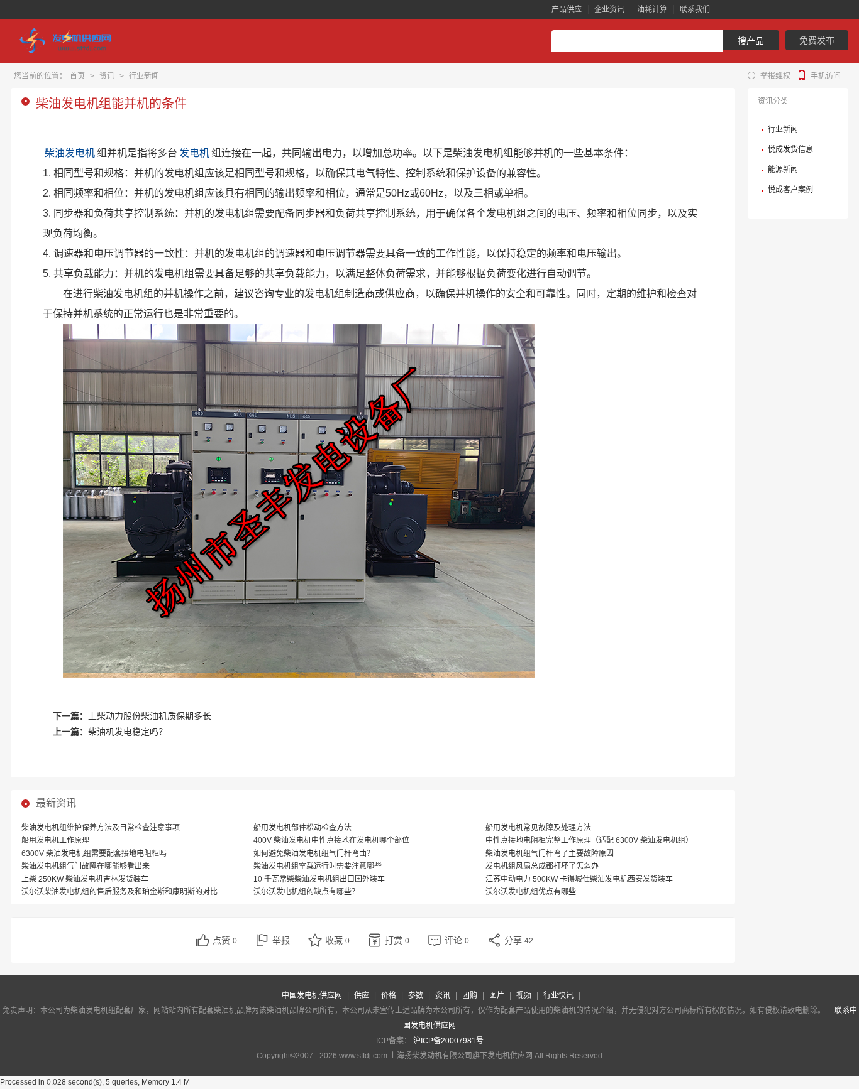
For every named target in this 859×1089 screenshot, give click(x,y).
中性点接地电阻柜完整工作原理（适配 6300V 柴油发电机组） (589, 840)
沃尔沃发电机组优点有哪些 (530, 891)
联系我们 (695, 9)
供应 (361, 995)
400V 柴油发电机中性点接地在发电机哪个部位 (331, 840)
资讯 (106, 76)
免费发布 (816, 40)
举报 (281, 940)
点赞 (225, 940)
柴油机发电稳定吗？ (127, 732)
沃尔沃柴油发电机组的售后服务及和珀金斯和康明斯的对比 (119, 891)
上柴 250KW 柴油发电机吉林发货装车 (84, 879)
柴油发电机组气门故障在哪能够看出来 (85, 866)
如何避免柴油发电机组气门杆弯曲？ (313, 853)
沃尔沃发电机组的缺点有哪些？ (306, 891)
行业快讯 (558, 995)
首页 (77, 76)
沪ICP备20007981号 (448, 1040)
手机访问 (826, 76)
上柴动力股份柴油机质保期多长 (149, 716)
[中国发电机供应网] (70, 41)
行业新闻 (144, 76)
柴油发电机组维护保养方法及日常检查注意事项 (100, 827)
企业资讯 (609, 9)
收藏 (337, 940)
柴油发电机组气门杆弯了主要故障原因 (549, 853)
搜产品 (751, 41)
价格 (388, 995)
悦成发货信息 (790, 149)
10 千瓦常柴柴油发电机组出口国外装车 (319, 879)
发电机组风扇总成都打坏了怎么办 (542, 866)
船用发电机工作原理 (55, 840)
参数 (415, 995)
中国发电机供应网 (312, 995)
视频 (523, 995)
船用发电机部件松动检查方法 (302, 827)
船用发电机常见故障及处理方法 (538, 827)
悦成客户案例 (790, 189)
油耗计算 (652, 9)
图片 (496, 995)
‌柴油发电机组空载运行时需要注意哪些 (317, 866)
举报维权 (775, 76)
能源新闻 (783, 169)
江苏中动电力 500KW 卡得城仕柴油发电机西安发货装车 (579, 879)
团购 (469, 995)
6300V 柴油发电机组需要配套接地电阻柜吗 (94, 853)
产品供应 (566, 9)
